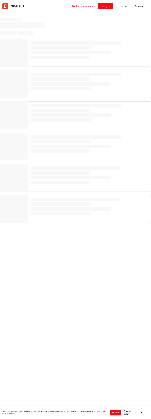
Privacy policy (127, 412)
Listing (103, 6)
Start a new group (84, 6)
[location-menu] (22, 23)
